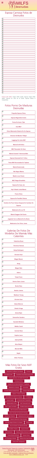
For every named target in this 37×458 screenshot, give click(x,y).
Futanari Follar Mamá (28, 390)
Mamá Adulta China (12, 403)
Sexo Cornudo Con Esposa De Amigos (19, 412)
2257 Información (20, 450)
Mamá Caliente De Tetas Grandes (18, 419)
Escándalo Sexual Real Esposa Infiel (24, 374)
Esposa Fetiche (24, 428)
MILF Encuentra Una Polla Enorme (19, 409)
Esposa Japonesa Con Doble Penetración (18, 377)
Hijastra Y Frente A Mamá (18, 393)
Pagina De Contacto (17, 448)
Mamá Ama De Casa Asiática (25, 416)
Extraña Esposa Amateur (26, 406)
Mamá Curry (29, 422)
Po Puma (29, 371)
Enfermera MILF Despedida (24, 400)
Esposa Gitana (26, 435)
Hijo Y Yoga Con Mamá (10, 406)
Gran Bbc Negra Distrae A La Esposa (13, 422)
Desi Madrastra (8, 432)
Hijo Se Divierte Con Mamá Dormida (18, 425)
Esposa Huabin (10, 400)
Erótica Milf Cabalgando (19, 441)
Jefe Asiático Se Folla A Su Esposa (14, 396)
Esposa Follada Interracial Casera (24, 432)
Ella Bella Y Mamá (13, 428)
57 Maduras (28, 396)
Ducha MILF (25, 387)
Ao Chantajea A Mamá (10, 438)
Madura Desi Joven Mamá (26, 438)
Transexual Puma (19, 381)
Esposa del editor (7, 96)
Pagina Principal (6, 448)
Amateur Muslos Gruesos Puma (11, 390)
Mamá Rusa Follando (10, 416)
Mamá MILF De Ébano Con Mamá (15, 371)
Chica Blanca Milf (8, 374)
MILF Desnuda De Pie (25, 403)
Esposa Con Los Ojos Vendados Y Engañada (18, 384)
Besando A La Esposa (14, 387)
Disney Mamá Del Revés (13, 435)
